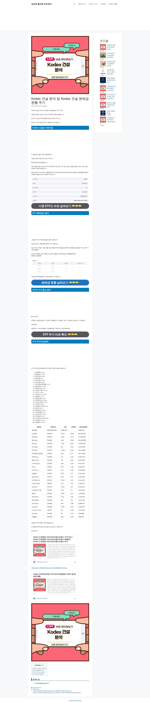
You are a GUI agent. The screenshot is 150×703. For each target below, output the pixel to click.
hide (42, 665)
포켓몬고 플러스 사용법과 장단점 (111, 63)
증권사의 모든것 (93, 4)
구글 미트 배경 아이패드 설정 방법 (111, 55)
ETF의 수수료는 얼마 (38, 672)
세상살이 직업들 (113, 4)
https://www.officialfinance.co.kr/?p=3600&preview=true (49, 568)
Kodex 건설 (36, 689)
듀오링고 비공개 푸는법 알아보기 (111, 47)
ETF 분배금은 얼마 (38, 670)
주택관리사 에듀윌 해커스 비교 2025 (111, 88)
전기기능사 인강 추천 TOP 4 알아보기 (111, 96)
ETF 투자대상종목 (37, 674)
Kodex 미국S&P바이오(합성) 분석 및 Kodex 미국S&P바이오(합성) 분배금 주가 (52, 690)
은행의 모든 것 (82, 4)
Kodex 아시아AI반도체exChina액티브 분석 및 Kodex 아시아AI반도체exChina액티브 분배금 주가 (57, 692)
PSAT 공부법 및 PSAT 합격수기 (111, 80)
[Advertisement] (75, 20)
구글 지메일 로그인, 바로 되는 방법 (111, 71)
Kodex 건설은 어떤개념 (39, 668)
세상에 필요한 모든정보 (41, 4)
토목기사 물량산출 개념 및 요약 (111, 105)
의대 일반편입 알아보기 (42, 683)
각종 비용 (103, 4)
